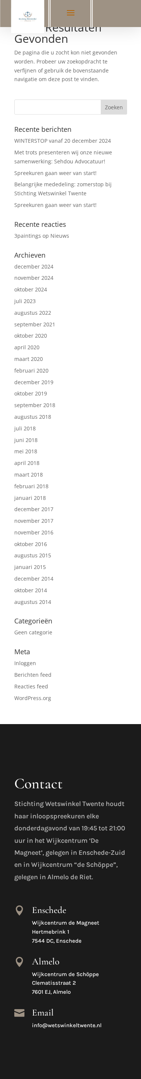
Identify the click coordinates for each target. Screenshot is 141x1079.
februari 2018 (31, 486)
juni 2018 (26, 440)
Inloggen (25, 663)
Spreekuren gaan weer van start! (55, 173)
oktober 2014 (30, 590)
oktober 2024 (30, 289)
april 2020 (26, 347)
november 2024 (33, 277)
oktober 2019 (30, 393)
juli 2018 (25, 428)
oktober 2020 (30, 335)
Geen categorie (33, 632)
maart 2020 (28, 358)
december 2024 (33, 266)
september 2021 (34, 324)
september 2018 (34, 405)
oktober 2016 (30, 544)
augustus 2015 (32, 555)
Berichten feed (33, 674)
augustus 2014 (32, 601)
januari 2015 (30, 566)
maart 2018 (28, 474)
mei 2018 (25, 451)
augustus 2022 (32, 312)
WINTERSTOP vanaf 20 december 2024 (62, 140)
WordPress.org (32, 698)
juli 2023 (25, 301)
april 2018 (26, 462)
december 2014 (33, 578)
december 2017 (33, 509)
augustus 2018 (32, 416)
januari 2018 (30, 497)
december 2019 (33, 382)
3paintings (27, 235)
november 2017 (33, 520)
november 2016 (33, 532)
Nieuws (59, 235)
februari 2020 (31, 370)
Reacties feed (31, 686)
